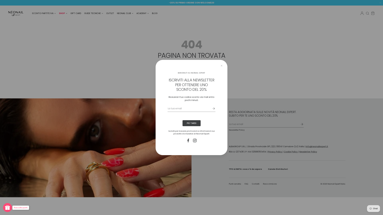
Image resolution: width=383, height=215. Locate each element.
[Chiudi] (221, 66)
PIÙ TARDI (191, 123)
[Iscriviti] (211, 108)
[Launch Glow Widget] (7, 207)
